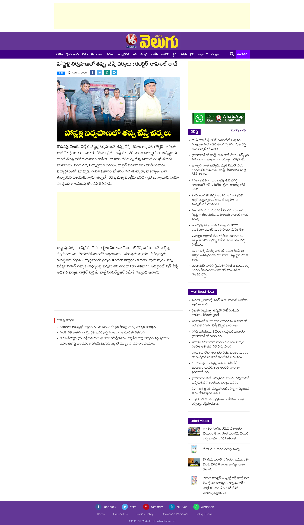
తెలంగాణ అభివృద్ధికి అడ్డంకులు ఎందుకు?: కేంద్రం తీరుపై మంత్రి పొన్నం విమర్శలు (108, 327)
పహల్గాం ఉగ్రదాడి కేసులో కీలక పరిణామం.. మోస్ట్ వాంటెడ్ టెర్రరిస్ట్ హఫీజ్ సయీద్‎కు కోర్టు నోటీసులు (218, 241)
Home (101, 514)
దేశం (85, 54)
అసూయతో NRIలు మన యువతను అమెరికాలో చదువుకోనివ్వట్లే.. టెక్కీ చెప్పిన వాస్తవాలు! (219, 323)
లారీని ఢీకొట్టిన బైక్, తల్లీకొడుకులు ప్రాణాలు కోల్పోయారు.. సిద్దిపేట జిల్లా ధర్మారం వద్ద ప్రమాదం (115, 338)
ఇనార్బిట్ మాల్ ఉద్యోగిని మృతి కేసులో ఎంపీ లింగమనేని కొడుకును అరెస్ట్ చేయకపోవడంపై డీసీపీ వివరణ (219, 170)
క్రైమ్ (175, 54)
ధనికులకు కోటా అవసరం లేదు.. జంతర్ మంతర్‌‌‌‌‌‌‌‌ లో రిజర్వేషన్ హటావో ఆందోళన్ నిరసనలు (220, 355)
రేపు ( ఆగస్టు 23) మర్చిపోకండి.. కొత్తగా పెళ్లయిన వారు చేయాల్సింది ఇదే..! (220, 391)
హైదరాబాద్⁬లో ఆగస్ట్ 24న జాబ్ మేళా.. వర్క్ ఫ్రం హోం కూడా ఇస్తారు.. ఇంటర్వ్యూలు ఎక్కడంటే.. (220, 157)
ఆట (135, 54)
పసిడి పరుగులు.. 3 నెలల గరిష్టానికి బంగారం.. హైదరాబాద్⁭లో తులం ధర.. (219, 334)
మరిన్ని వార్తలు (239, 130)
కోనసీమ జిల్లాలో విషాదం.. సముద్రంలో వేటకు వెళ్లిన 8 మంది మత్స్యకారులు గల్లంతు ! (226, 465)
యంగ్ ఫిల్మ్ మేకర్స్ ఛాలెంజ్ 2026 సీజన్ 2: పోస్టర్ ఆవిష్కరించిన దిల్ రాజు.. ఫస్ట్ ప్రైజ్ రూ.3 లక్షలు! (220, 256)
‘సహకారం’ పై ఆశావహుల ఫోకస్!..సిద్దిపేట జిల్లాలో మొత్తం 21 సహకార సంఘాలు (108, 344)
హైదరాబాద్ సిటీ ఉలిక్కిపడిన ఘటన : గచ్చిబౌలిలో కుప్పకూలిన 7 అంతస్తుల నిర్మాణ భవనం (220, 381)
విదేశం (110, 54)
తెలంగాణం (97, 54)
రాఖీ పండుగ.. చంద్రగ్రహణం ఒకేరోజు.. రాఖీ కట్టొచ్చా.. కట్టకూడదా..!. (218, 402)
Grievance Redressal (175, 514)
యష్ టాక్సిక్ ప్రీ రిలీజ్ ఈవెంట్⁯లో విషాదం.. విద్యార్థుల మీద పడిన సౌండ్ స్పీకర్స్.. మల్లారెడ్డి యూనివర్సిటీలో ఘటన (219, 145)
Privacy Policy (144, 514)
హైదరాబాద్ (72, 54)
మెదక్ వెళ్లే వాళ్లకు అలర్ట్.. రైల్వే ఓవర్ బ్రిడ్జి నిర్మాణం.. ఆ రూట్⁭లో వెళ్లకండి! (102, 333)
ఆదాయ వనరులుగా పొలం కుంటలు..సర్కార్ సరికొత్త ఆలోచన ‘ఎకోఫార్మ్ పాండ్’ (218, 345)
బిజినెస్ (165, 54)
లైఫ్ (192, 54)
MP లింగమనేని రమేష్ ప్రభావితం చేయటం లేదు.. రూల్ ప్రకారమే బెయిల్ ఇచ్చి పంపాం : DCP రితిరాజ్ (226, 434)
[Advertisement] (152, 16)
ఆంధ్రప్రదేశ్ (123, 54)
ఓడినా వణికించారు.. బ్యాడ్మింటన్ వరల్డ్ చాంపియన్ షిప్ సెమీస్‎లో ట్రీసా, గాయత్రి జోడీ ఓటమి (219, 185)
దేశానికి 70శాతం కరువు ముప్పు (221, 449)
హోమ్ (59, 54)
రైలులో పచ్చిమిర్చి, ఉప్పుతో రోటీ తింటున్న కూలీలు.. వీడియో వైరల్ (215, 313)
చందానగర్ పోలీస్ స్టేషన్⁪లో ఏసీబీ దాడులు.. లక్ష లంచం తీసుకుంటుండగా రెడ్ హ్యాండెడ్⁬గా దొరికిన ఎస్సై (220, 271)
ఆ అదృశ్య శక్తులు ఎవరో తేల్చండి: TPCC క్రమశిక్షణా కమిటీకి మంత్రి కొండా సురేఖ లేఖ (218, 228)
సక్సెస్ (184, 54)
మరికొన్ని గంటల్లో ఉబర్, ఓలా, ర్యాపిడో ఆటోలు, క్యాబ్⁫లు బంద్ (220, 302)
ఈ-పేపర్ (242, 54)
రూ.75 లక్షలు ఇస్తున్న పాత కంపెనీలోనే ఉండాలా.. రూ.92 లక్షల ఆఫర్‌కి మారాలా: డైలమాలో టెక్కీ (216, 368)
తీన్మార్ (144, 54)
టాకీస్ (154, 54)
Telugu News (204, 514)
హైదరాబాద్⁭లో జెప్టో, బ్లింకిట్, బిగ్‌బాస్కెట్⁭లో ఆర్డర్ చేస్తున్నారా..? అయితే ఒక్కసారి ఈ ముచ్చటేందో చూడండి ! (218, 200)
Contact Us (120, 514)
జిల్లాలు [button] (201, 54)
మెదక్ (61, 73)
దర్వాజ (215, 54)
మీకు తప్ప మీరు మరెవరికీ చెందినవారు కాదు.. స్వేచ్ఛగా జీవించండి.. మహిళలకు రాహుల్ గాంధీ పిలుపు (220, 215)
